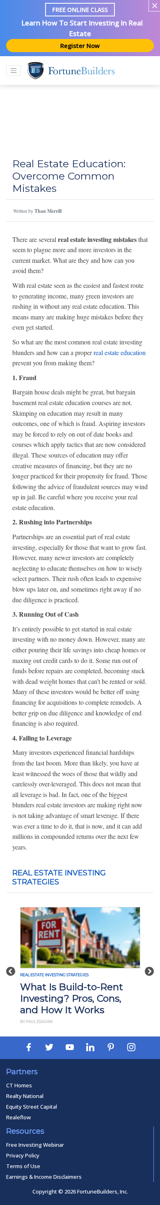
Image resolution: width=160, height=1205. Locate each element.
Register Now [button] (80, 45)
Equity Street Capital (31, 1106)
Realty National (24, 1096)
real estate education (120, 352)
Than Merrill (48, 210)
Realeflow (18, 1117)
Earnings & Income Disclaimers (44, 1176)
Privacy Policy (22, 1155)
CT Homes (19, 1085)
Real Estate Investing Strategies (54, 975)
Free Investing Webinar (35, 1144)
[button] (10, 966)
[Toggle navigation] (13, 70)
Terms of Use (23, 1166)
